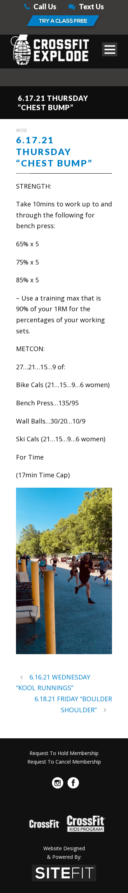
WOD (21, 130)
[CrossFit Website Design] (64, 872)
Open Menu (109, 49)
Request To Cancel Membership (64, 761)
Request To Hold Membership (64, 753)
